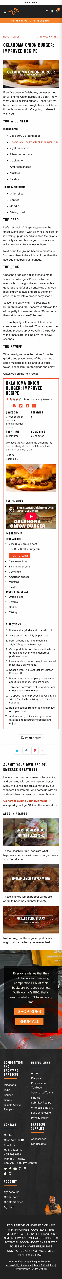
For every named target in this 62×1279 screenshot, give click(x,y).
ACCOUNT (10, 1181)
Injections (10, 1084)
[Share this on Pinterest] (35, 751)
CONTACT (10, 1124)
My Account (11, 1192)
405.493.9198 (12, 1154)
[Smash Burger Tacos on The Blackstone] (31, 832)
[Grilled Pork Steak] (31, 919)
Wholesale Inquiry (42, 1107)
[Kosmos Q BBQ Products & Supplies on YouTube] (15, 1168)
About (35, 1073)
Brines (8, 1100)
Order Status (11, 1197)
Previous (43, 37)
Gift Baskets (38, 1143)
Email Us (9, 1145)
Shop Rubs (29, 1011)
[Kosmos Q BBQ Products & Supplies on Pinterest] (20, 1168)
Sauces (8, 1095)
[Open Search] (47, 11)
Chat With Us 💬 (14, 1140)
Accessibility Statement (19, 1265)
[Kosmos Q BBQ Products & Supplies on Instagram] (25, 1168)
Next (54, 37)
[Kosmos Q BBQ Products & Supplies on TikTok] (5, 1173)
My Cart (9, 1207)
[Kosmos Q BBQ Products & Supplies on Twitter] (5, 1168)
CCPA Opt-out (39, 1268)
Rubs (7, 1089)
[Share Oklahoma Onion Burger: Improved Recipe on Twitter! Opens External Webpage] (20, 406)
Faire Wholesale (41, 1112)
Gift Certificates (13, 1202)
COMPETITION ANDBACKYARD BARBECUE (13, 1068)
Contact (9, 1135)
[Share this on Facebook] (26, 751)
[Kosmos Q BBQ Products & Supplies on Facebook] (10, 1168)
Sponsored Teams (42, 1092)
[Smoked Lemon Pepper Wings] (31, 878)
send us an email (30, 1255)
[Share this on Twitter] (17, 751)
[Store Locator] (10, 1173)
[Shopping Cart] (57, 11)
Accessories (38, 1139)
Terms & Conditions (44, 1265)
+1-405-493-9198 (40, 1250)
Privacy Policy (40, 1117)
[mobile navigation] (5, 11)
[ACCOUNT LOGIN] (52, 11)
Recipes (36, 1078)
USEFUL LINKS (41, 1063)
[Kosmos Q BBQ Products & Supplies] (13, 11)
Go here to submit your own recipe (25, 800)
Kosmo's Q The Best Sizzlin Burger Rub (34, 142)
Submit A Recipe (41, 1102)
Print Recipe (33, 738)
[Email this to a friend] (43, 751)
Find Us (35, 1097)
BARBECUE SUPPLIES (38, 1126)
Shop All (29, 1021)
